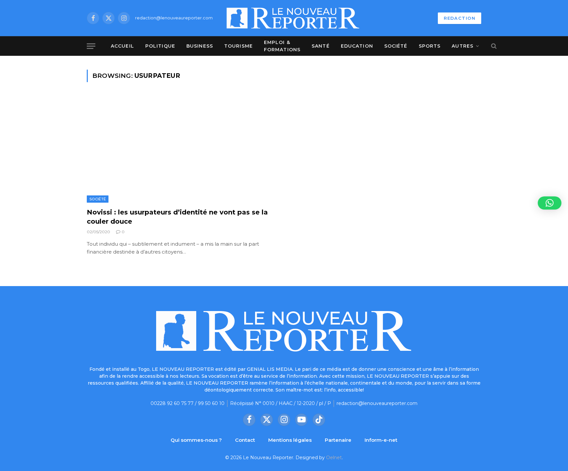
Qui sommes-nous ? (196, 440)
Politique (160, 46)
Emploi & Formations (282, 46)
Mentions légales (290, 440)
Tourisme (238, 46)
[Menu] (91, 46)
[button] (549, 203)
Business (199, 46)
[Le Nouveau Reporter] (293, 18)
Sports (430, 46)
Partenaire (338, 440)
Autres (462, 46)
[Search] (493, 46)
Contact (245, 440)
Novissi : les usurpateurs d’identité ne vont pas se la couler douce (177, 216)
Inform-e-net (381, 440)
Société (396, 46)
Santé (321, 46)
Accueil (122, 46)
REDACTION (459, 18)
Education (357, 46)
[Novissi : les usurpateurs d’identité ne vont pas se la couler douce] (182, 149)
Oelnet (334, 457)
